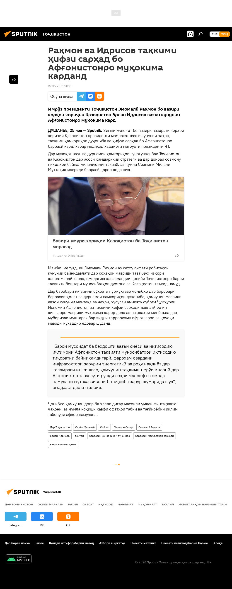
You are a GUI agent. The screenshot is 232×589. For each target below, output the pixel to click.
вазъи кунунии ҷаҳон (63, 444)
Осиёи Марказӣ (85, 427)
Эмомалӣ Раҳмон (149, 427)
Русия (73, 504)
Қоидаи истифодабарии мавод (71, 543)
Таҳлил (168, 504)
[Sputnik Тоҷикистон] (22, 38)
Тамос (39, 543)
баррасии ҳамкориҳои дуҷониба (109, 435)
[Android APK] (18, 559)
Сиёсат (104, 427)
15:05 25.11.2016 (59, 86)
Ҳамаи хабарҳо (123, 427)
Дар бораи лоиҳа (17, 543)
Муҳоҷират (147, 504)
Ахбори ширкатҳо (112, 543)
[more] (176, 255)
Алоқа (217, 543)
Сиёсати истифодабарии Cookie (184, 543)
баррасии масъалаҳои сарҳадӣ (154, 435)
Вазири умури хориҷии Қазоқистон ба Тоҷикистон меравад (110, 243)
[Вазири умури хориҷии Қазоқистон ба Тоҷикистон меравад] (116, 206)
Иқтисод (105, 504)
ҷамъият (125, 504)
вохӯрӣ (79, 435)
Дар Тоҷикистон (60, 427)
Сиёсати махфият (143, 543)
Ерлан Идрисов (60, 435)
